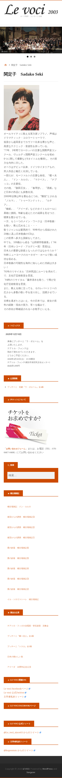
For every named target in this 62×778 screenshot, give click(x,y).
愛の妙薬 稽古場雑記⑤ (18, 558)
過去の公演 (14, 612)
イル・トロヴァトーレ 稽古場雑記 (23, 599)
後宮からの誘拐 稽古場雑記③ (21, 517)
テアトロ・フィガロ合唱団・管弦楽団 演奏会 (27, 626)
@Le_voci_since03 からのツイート (21, 732)
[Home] (5, 65)
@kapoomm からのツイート (18, 750)
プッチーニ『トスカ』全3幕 (20, 646)
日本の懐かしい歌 (15, 657)
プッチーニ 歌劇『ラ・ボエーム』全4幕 (25, 387)
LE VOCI (26, 768)
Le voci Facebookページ (16, 688)
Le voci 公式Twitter (14, 692)
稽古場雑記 (14, 493)
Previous (4, 39)
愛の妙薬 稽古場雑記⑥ (18, 548)
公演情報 (13, 378)
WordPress (47, 768)
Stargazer (30, 772)
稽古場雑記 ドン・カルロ (19, 506)
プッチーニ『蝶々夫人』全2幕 (20, 636)
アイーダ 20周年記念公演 (19, 667)
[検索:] (31, 475)
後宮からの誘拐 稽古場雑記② (21, 527)
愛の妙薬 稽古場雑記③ (18, 579)
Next (58, 39)
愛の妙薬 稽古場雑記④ (18, 568)
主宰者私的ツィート (14, 696)
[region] (31, 40)
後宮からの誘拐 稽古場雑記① (21, 537)
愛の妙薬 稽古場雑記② (18, 589)
